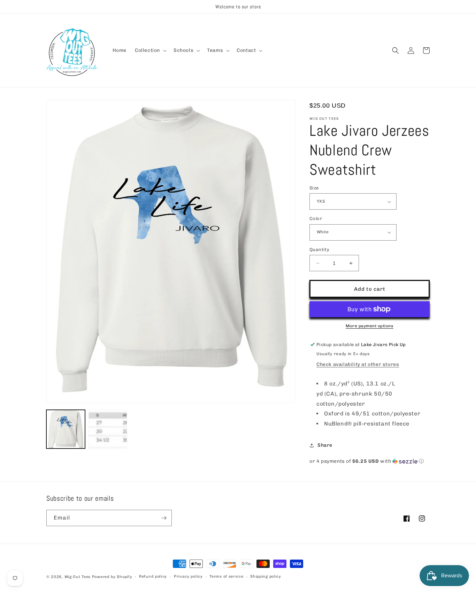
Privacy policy (188, 576)
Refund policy (153, 576)
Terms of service (226, 576)
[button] (150, 50)
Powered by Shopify (112, 577)
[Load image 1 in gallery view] (65, 429)
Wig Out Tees (77, 577)
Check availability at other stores (357, 364)
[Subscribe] (163, 518)
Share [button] (324, 445)
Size (314, 187)
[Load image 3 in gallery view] (108, 429)
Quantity (319, 249)
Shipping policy (265, 576)
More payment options (369, 325)
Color (315, 218)
